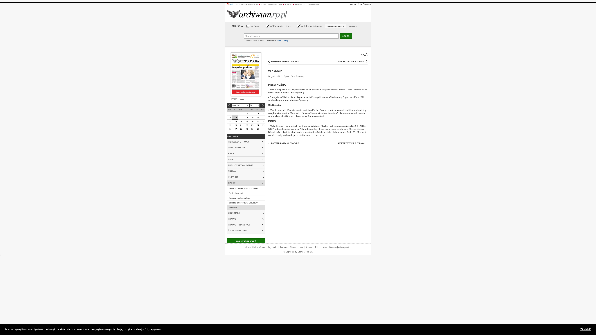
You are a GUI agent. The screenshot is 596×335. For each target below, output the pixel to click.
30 (252, 129)
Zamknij (585, 329)
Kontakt (309, 247)
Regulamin (272, 247)
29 (247, 129)
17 (258, 121)
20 (236, 125)
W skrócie (233, 208)
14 (241, 121)
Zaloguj (353, 4)
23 (252, 125)
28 (241, 129)
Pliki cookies (321, 247)
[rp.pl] (230, 4)
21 (241, 125)
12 (230, 121)
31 (258, 129)
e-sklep (288, 4)
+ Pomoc (353, 26)
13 (236, 121)
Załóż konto (365, 4)
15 (247, 121)
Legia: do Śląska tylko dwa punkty (243, 188)
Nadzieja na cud (236, 193)
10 (258, 117)
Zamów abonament (246, 241)
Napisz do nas (296, 247)
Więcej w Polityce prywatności (149, 329)
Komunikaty (300, 4)
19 (230, 125)
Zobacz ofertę (282, 40)
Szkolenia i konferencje (247, 4)
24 (258, 125)
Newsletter (314, 4)
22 (247, 125)
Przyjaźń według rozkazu (239, 198)
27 (236, 129)
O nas (262, 247)
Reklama (283, 247)
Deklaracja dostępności (339, 247)
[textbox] (291, 36)
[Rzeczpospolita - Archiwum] (257, 14)
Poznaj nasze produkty (271, 4)
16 (252, 121)
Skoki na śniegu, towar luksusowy (243, 203)
